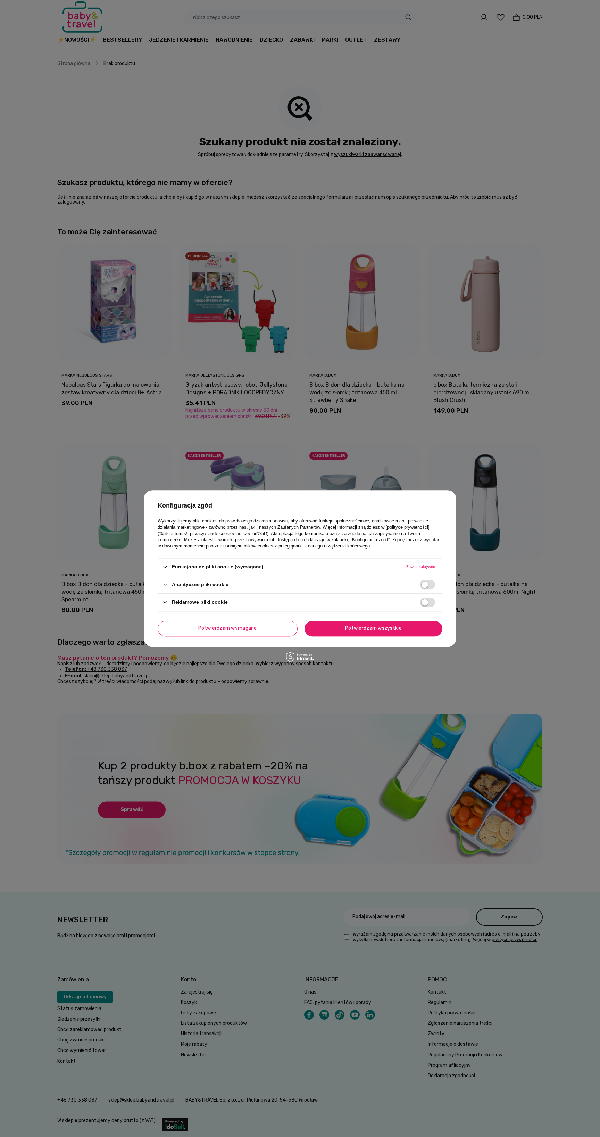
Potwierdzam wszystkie (373, 628)
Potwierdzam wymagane (227, 628)
